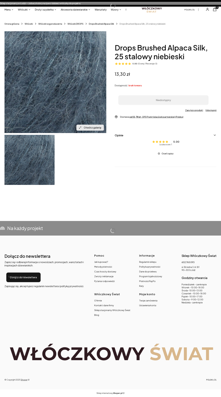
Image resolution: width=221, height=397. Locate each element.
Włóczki (29, 23)
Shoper (24, 380)
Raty (141, 286)
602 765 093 (188, 262)
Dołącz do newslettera (23, 277)
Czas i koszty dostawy (105, 271)
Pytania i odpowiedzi (104, 281)
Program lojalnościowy (150, 276)
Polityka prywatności (149, 266)
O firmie (98, 300)
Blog (96, 315)
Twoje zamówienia (148, 300)
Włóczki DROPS (75, 23)
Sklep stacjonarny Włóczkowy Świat (112, 310)
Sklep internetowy (109, 393)
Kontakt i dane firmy (104, 305)
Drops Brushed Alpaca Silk (101, 23)
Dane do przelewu (148, 271)
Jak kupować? (101, 262)
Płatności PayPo (147, 281)
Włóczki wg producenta (50, 23)
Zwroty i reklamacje (104, 276)
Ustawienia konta (147, 305)
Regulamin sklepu (147, 262)
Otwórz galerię (92, 127)
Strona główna (12, 23)
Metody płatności (103, 266)
